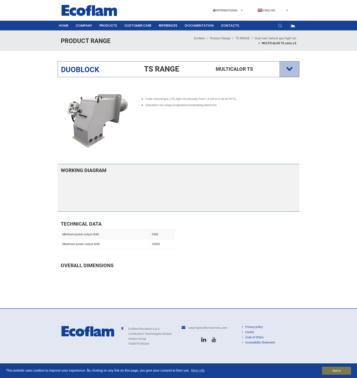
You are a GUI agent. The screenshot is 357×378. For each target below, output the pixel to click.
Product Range (220, 38)
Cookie (249, 332)
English (269, 10)
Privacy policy (254, 327)
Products (108, 25)
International (226, 10)
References (168, 25)
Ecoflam (199, 38)
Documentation (199, 25)
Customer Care (137, 25)
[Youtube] (213, 339)
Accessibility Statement (260, 342)
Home (63, 25)
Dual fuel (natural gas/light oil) (275, 38)
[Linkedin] (203, 339)
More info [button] (198, 370)
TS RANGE (242, 38)
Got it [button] (336, 370)
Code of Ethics (254, 337)
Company (84, 25)
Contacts (230, 25)
